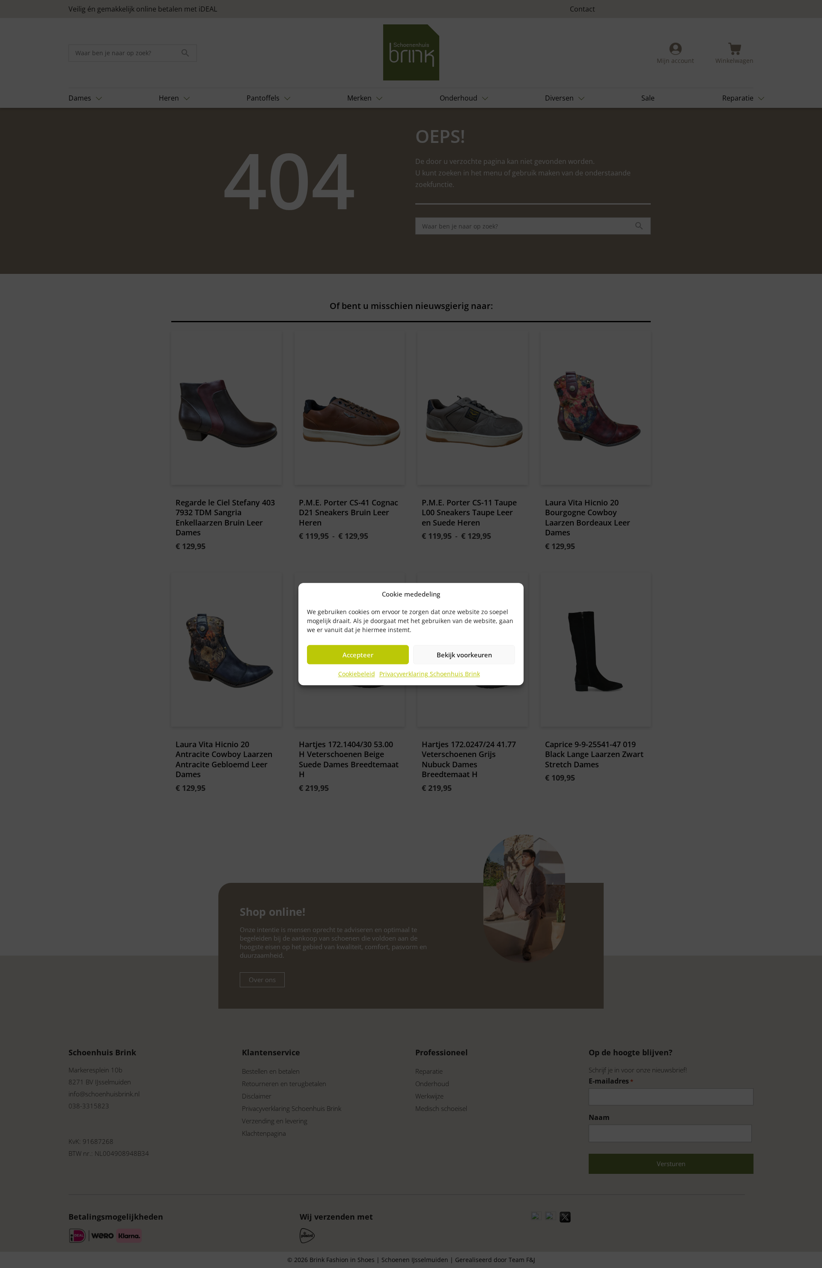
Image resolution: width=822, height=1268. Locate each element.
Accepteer (357, 654)
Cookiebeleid (356, 674)
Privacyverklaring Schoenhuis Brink (429, 674)
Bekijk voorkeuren (464, 654)
